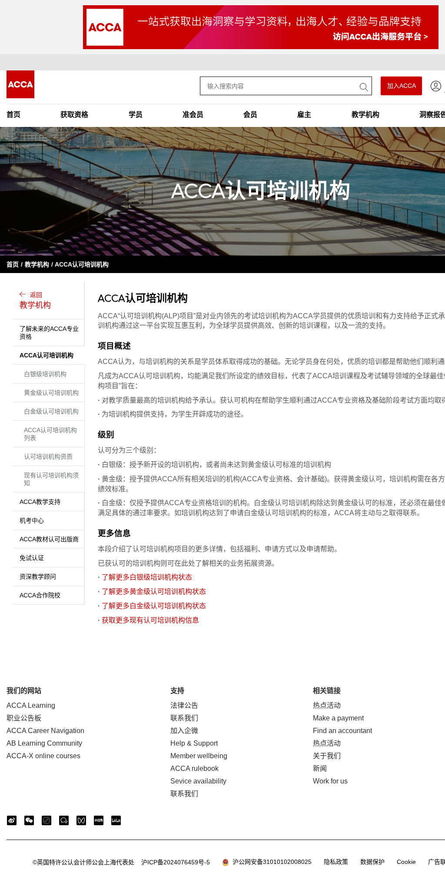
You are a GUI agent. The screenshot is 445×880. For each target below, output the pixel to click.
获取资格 (74, 114)
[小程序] (46, 820)
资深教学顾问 (38, 576)
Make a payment (338, 718)
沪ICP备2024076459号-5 (121, 862)
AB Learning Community (44, 743)
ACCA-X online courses (43, 756)
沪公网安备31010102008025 (270, 861)
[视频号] (81, 820)
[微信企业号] (64, 820)
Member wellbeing (198, 756)
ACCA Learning (31, 705)
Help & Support (194, 743)
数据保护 (372, 861)
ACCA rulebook (194, 768)
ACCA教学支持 (40, 501)
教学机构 (365, 114)
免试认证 (32, 557)
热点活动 (327, 705)
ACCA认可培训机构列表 (50, 434)
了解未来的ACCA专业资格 (49, 332)
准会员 (193, 114)
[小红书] (98, 820)
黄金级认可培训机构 (51, 392)
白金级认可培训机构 (51, 411)
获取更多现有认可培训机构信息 (150, 620)
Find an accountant (342, 730)
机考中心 (32, 520)
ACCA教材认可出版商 (49, 539)
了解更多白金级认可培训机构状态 (154, 606)
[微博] (12, 820)
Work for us (330, 781)
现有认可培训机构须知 (51, 479)
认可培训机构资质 (48, 456)
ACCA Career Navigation (45, 730)
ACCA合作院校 (40, 595)
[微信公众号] (29, 820)
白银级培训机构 (45, 373)
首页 (13, 114)
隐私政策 (336, 861)
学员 (136, 114)
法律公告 (184, 705)
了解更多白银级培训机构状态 (147, 577)
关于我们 (327, 756)
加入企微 (184, 730)
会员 (250, 114)
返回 (35, 300)
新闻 (320, 768)
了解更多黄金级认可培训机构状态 (154, 591)
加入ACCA (401, 85)
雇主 (304, 114)
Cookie (406, 861)
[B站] (116, 820)
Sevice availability (198, 781)
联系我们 (184, 718)
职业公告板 (24, 718)
